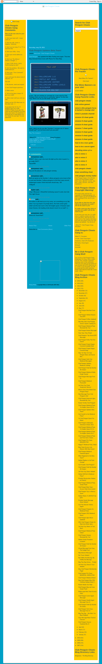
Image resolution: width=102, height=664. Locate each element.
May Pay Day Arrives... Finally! (87, 562)
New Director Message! (85, 552)
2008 (78, 643)
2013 (78, 283)
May (80, 308)
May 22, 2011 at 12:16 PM (41, 211)
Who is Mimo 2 (81, 157)
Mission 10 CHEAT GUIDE (84, 117)
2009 (78, 640)
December (82, 290)
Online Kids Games (35, 142)
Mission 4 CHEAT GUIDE (83, 139)
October (81, 295)
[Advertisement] (51, 13)
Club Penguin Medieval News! (87, 578)
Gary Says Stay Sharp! (85, 333)
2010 (78, 638)
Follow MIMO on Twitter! (36, 140)
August (81, 300)
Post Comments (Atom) (45, 229)
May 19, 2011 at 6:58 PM (41, 166)
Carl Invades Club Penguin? (86, 464)
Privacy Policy (32, 284)
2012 (78, 286)
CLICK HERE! (79, 91)
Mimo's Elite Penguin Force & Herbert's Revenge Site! (85, 109)
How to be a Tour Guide (84, 143)
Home (50, 225)
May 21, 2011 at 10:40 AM (41, 197)
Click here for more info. (86, 269)
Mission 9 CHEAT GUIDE (83, 121)
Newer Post (32, 225)
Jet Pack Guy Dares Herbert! (86, 471)
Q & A (90, 150)
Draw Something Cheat (84, 172)
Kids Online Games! (82, 104)
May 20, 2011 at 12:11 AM (41, 174)
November (82, 293)
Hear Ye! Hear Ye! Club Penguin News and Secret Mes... (86, 354)
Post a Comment (34, 221)
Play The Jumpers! (35, 133)
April (80, 627)
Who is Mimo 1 (81, 154)
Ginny (33, 199)
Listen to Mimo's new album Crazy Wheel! (42, 139)
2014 (78, 281)
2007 (78, 645)
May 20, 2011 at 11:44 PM (41, 188)
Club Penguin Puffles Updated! (87, 319)
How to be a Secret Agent (85, 147)
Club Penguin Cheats (48, 53)
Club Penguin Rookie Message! (87, 330)
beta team (37, 53)
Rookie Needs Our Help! (85, 584)
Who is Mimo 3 (81, 161)
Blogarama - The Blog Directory (84, 656)
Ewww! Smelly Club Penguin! (86, 403)
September (82, 298)
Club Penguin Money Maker (86, 176)
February (81, 632)
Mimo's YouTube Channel (84, 114)
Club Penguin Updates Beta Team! (45, 50)
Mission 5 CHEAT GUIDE (83, 136)
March (81, 629)
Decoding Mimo (81, 150)
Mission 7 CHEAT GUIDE (83, 128)
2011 (78, 288)
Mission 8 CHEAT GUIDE (83, 125)
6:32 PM (33, 145)
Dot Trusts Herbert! (83, 555)
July (80, 303)
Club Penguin (33, 56)
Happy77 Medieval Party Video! (87, 444)
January (81, 634)
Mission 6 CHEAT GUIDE (83, 132)
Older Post (67, 225)
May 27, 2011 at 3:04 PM (41, 218)
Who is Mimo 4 (81, 165)
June (80, 305)
